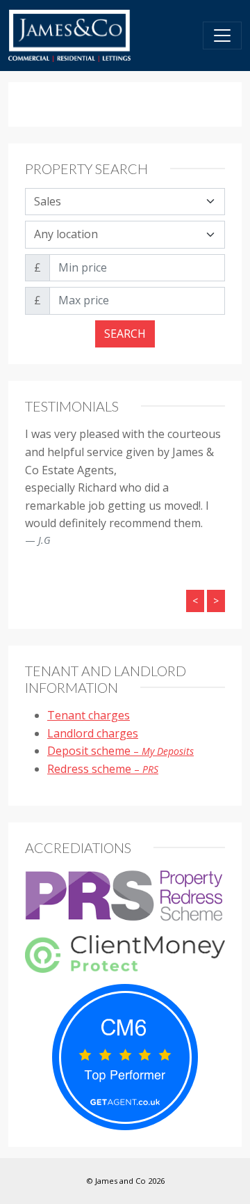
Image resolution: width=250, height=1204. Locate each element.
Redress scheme (102, 768)
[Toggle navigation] (222, 35)
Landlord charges (92, 733)
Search (125, 333)
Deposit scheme (120, 750)
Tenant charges (88, 715)
